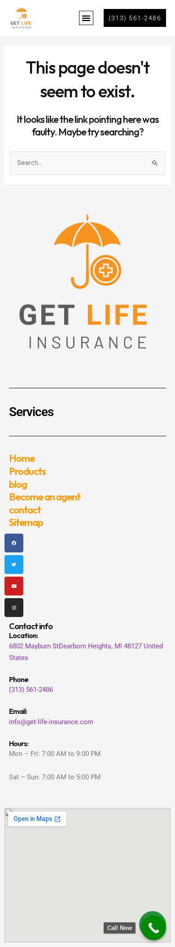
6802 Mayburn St (34, 646)
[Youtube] (13, 586)
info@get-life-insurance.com (51, 722)
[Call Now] (153, 928)
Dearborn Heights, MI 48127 (100, 646)
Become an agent (44, 497)
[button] (86, 18)
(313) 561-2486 (31, 690)
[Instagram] (13, 607)
